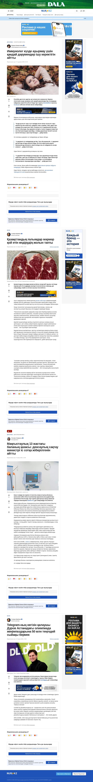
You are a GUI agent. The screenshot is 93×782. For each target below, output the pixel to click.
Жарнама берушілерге (79, 773)
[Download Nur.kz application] (46, 4)
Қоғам (8, 230)
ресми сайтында (41, 300)
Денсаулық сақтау (59, 14)
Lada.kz (27, 541)
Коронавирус (20, 14)
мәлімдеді (44, 680)
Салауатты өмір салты (48, 14)
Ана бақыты (38, 14)
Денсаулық (10, 14)
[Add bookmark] (9, 116)
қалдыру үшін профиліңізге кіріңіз (40, 206)
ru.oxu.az (16, 104)
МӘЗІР (11, 11)
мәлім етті (30, 500)
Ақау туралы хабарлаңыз (63, 773)
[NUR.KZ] (46, 11)
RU (77, 11)
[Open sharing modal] (9, 111)
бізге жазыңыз (31, 177)
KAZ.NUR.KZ (47, 103)
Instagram (52, 220)
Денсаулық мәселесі (29, 14)
